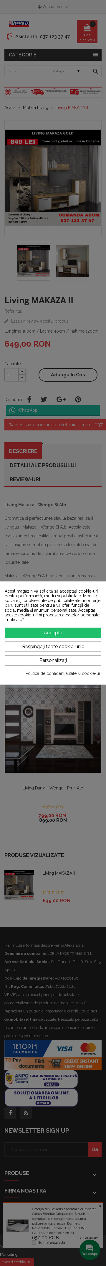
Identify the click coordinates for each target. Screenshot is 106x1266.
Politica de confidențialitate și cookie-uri (63, 673)
